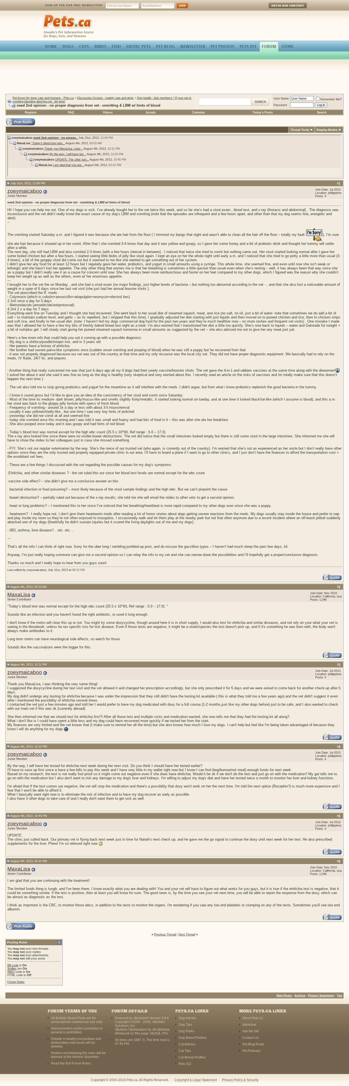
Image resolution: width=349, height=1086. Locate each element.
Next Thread (187, 934)
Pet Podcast (251, 1051)
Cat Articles (187, 1044)
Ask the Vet (250, 1031)
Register (31, 112)
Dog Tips (185, 1025)
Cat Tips (185, 1051)
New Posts (284, 995)
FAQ (71, 112)
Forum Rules (16, 981)
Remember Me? (331, 99)
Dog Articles (187, 1018)
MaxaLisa (18, 594)
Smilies (12, 968)
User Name (281, 98)
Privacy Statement (321, 995)
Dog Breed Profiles (193, 1038)
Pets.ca (48, 15)
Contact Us (250, 1038)
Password (280, 105)
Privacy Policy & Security (240, 1080)
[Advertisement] (174, 77)
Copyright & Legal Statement (195, 1080)
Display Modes (327, 129)
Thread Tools (299, 129)
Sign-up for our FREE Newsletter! (74, 5)
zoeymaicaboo (24, 191)
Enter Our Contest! (280, 9)
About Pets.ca (252, 1018)
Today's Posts (262, 112)
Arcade (151, 112)
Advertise (249, 1025)
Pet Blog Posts (253, 1044)
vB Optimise (161, 1029)
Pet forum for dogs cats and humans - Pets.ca (43, 98)
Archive (299, 995)
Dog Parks (186, 1031)
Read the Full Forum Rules (71, 1063)
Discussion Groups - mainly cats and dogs (105, 98)
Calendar (198, 112)
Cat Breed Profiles (192, 1057)
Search (322, 112)
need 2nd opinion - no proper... (55, 137)
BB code (13, 965)
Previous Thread (165, 934)
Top (339, 995)
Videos (108, 112)
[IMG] (11, 971)
